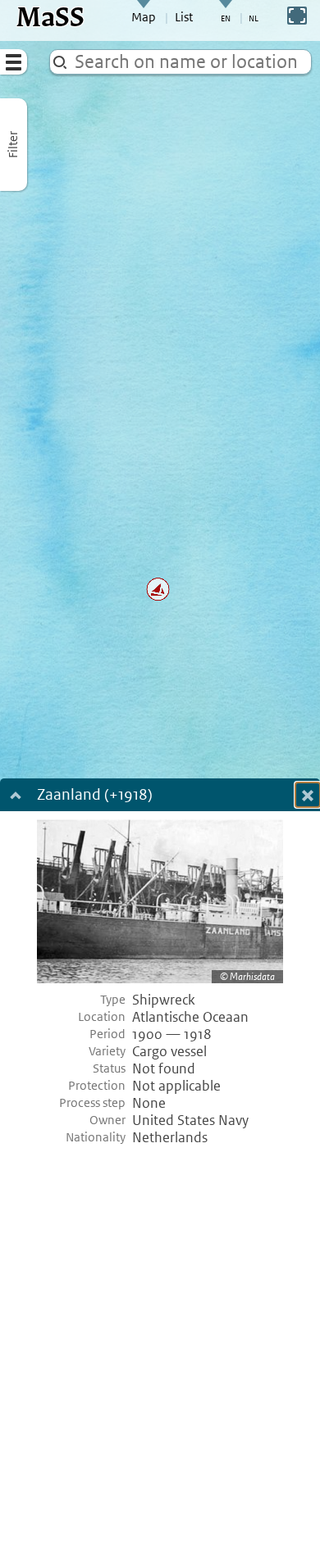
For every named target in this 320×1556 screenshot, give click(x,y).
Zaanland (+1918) (95, 796)
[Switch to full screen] (297, 16)
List (184, 17)
